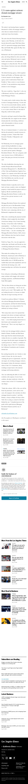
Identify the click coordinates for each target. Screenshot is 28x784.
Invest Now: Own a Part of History (20, 767)
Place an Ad (4, 768)
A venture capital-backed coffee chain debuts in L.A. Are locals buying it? (18, 569)
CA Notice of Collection (8, 779)
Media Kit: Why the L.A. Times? (20, 764)
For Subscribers (5, 679)
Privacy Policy (4, 489)
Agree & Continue (14, 498)
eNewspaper (4, 763)
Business (4, 463)
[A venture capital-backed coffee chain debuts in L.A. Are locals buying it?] (6, 569)
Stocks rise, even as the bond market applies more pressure (19, 580)
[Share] (3, 23)
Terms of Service (18, 483)
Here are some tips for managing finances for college (17, 559)
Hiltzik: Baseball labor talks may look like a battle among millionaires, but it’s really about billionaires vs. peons (19, 598)
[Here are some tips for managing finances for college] (6, 558)
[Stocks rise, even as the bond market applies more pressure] (6, 579)
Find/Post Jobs (5, 765)
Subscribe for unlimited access (7, 749)
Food (13, 566)
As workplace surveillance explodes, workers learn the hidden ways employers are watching (19, 622)
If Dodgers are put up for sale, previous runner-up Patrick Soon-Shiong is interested (18, 547)
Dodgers (14, 543)
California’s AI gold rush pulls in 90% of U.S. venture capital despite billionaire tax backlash (19, 610)
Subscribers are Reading (10, 659)
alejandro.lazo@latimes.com (9, 413)
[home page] (14, 1)
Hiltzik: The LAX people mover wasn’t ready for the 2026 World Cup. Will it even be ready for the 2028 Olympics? (9, 453)
